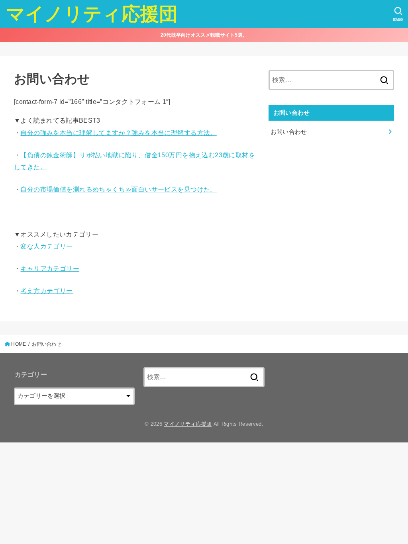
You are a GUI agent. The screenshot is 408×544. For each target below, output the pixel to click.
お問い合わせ (289, 132)
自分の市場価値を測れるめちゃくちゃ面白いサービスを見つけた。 (118, 189)
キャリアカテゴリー (49, 268)
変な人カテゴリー (46, 246)
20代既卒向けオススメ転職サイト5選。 (204, 35)
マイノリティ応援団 (92, 13)
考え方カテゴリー (46, 290)
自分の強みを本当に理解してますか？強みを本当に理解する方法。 (118, 132)
